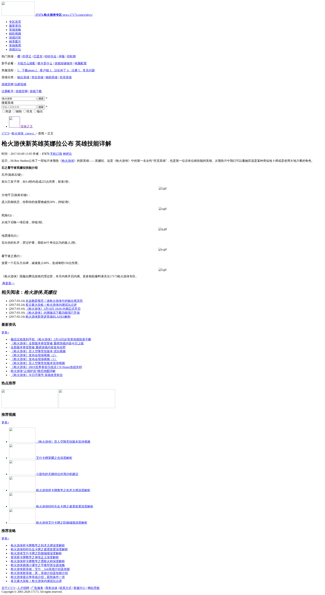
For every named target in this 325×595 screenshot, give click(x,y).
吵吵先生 (51, 56)
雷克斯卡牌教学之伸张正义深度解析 (35, 557)
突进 (8, 111)
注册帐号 (8, 91)
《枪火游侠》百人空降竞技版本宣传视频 (38, 363)
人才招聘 (23, 588)
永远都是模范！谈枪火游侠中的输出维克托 (54, 300)
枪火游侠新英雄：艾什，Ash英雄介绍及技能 (40, 569)
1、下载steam (26, 70)
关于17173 (8, 588)
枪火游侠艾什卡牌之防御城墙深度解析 (36, 553)
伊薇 (62, 56)
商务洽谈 (51, 588)
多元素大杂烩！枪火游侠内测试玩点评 (51, 304)
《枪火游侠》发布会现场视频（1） (34, 359)
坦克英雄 (66, 77)
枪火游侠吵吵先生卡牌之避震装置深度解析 (39, 549)
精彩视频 (15, 33)
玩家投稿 (20, 84)
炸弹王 (26, 56)
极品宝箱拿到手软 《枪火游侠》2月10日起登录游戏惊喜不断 (51, 339)
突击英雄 (37, 77)
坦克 (29, 111)
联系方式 (65, 588)
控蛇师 (71, 56)
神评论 (67, 153)
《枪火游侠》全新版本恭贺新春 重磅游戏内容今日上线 (47, 343)
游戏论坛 (15, 49)
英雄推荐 (15, 45)
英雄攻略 (15, 29)
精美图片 (15, 41)
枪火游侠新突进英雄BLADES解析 (48, 316)
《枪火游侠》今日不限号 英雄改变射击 (37, 375)
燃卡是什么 (44, 63)
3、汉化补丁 (57, 70)
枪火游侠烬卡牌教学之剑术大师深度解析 (38, 545)
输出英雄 (23, 77)
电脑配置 (81, 63)
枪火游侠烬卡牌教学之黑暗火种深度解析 (38, 561)
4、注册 (71, 70)
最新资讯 (15, 25)
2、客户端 (42, 70)
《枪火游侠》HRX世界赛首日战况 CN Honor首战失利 (46, 367)
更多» (5, 332)
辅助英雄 (52, 77)
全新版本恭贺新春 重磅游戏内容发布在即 (38, 347)
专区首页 (15, 21)
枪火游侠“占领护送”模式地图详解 (33, 371)
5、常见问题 (86, 70)
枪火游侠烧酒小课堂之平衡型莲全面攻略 (38, 565)
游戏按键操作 (64, 63)
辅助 (19, 111)
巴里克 (38, 56)
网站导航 (94, 588)
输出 (40, 111)
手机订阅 (56, 153)
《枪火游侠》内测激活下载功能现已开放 (53, 312)
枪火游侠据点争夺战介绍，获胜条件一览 (38, 577)
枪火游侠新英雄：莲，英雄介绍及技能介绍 (39, 573)
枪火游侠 (68, 160)
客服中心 (80, 588)
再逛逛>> (8, 283)
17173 (5, 133)
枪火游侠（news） (23, 133)
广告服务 (37, 588)
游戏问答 (15, 37)
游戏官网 (8, 84)
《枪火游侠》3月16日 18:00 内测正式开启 (53, 308)
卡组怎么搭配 (26, 63)
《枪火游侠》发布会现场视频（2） (34, 355)
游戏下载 (36, 91)
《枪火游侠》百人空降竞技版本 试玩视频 (38, 351)
